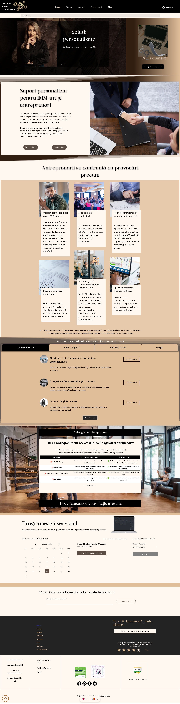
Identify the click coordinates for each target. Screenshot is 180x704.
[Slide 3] (61, 64)
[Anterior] (85, 485)
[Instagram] (84, 683)
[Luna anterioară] (35, 544)
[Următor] (95, 485)
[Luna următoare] (59, 544)
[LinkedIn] (94, 683)
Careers (40, 639)
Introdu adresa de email (55, 599)
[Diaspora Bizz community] (79, 683)
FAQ (38, 642)
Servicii (39, 632)
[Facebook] (89, 683)
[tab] (25, 347)
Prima (39, 625)
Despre (39, 629)
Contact (40, 646)
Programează (42, 649)
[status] (114, 539)
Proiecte (40, 636)
